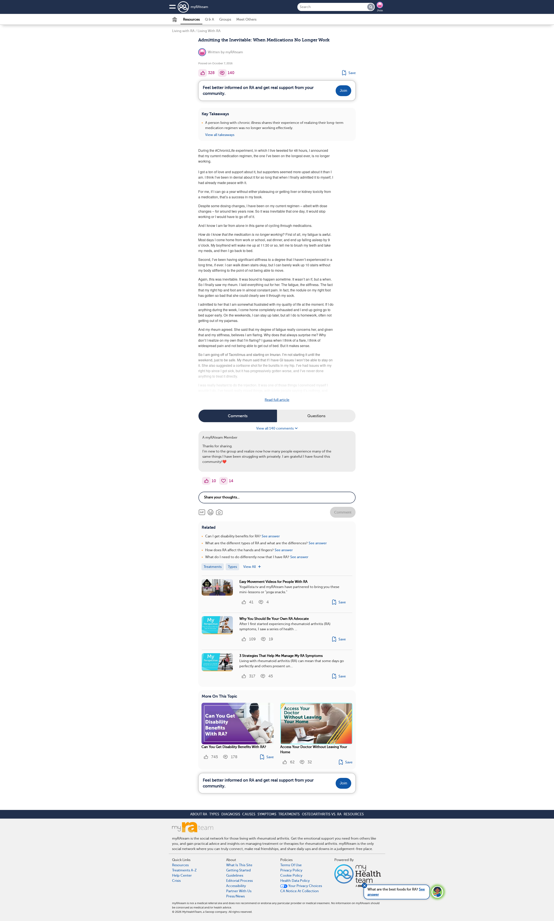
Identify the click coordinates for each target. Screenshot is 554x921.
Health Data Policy (295, 881)
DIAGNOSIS (230, 814)
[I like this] (202, 73)
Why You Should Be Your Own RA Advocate (274, 619)
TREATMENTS (289, 814)
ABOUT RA (198, 814)
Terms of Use (291, 865)
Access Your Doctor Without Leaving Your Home (313, 749)
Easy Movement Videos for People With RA (273, 582)
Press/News (235, 896)
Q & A (209, 19)
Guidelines (234, 875)
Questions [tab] (316, 416)
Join (380, 10)
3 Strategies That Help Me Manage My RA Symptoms (281, 656)
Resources (191, 19)
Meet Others (246, 19)
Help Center (182, 875)
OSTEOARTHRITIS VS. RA (321, 814)
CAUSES (248, 814)
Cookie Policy (291, 875)
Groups (225, 19)
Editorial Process (239, 881)
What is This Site (239, 865)
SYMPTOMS (267, 814)
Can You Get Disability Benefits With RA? (233, 747)
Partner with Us (238, 891)
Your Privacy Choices (304, 886)
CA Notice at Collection (299, 891)
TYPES (214, 814)
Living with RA (183, 31)
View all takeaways (219, 135)
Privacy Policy (291, 870)
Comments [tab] (238, 416)
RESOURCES (354, 814)
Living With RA (209, 31)
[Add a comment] (222, 73)
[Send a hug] (223, 481)
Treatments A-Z (184, 870)
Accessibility (236, 886)
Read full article (277, 400)
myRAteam (199, 7)
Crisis (176, 881)
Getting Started (238, 870)
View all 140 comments (275, 428)
